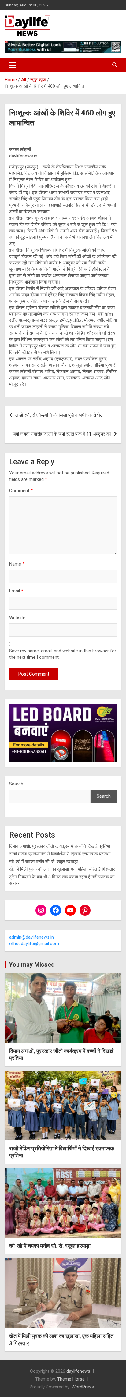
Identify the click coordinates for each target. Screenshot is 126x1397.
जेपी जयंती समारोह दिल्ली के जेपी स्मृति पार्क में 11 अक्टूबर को (62, 434)
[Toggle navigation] (13, 65)
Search (16, 784)
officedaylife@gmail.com (34, 943)
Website (17, 617)
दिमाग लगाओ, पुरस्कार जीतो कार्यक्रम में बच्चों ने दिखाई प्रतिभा (59, 846)
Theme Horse (71, 1379)
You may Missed (32, 964)
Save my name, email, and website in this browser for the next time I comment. (62, 654)
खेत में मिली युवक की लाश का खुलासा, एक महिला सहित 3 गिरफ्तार (62, 869)
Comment (21, 490)
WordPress (83, 1387)
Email (16, 591)
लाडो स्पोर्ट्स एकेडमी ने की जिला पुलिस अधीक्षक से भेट (59, 415)
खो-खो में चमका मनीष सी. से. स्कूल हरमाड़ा (43, 861)
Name (16, 564)
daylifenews (78, 1371)
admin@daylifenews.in (31, 937)
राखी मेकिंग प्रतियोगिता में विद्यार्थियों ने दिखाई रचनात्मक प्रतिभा (59, 854)
